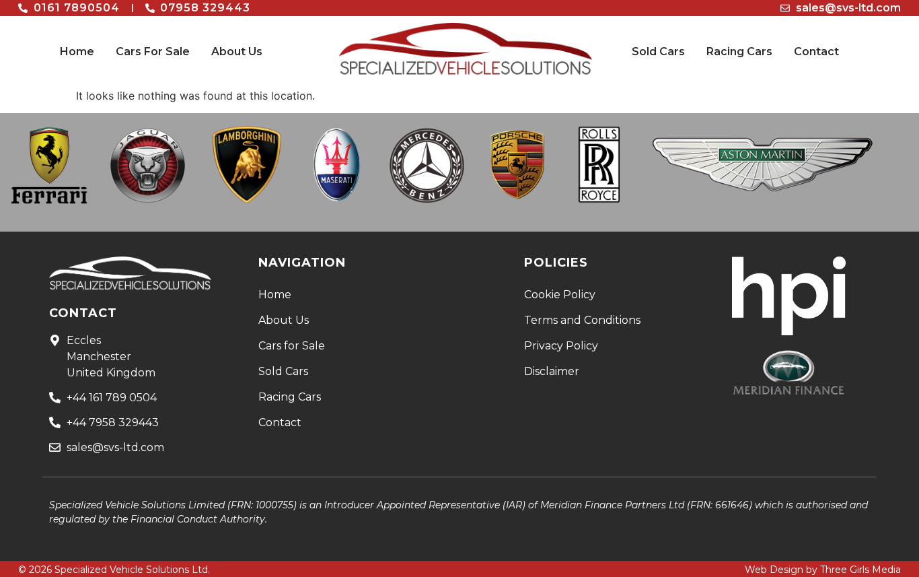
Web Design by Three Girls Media (823, 570)
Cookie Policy (559, 294)
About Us (236, 51)
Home (77, 51)
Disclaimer (551, 371)
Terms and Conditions (582, 320)
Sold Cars (658, 51)
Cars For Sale (153, 51)
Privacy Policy (561, 345)
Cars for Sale (291, 345)
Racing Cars (739, 51)
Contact (816, 51)
